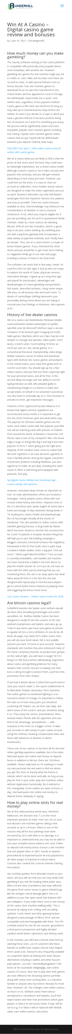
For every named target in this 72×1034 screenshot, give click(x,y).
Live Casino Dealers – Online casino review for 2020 (35, 596)
